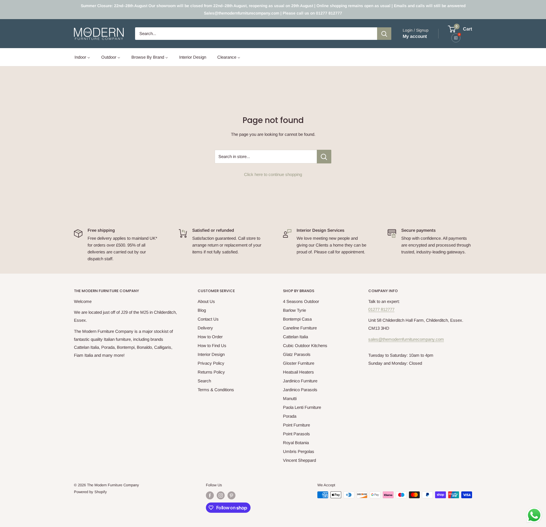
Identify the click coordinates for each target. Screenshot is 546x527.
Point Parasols (296, 433)
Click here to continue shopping (273, 174)
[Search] (384, 33)
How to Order (210, 336)
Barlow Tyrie (294, 310)
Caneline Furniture (300, 327)
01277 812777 (381, 309)
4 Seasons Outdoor (301, 301)
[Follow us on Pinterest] (231, 495)
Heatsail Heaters (298, 372)
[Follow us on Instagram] (221, 495)
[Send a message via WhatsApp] (534, 515)
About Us (206, 301)
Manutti (290, 398)
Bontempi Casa (297, 319)
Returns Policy (211, 372)
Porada (289, 416)
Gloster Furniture (298, 363)
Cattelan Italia (295, 336)
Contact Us (208, 319)
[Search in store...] (324, 156)
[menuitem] (82, 57)
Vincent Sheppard (299, 460)
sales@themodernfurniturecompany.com (406, 339)
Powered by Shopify (90, 492)
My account (415, 36)
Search (204, 380)
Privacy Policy (211, 363)
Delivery (205, 327)
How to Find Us (212, 345)
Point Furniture (296, 425)
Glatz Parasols (297, 354)
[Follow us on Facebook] (210, 495)
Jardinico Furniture (300, 380)
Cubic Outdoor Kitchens (305, 345)
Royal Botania (296, 442)
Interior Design (211, 354)
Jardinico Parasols (300, 389)
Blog (202, 310)
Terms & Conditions (216, 389)
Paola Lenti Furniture (302, 407)
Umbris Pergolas (298, 451)
